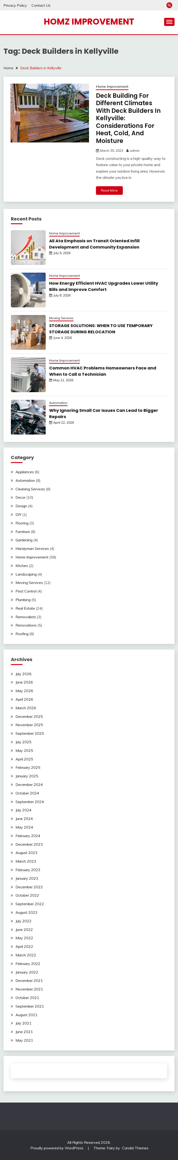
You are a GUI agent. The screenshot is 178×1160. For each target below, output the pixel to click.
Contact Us (41, 5)
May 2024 (24, 827)
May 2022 (24, 938)
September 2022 (30, 904)
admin (135, 150)
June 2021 (24, 1031)
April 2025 (24, 759)
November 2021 (29, 989)
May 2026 (24, 690)
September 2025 (30, 733)
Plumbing (23, 599)
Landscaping (26, 574)
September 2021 (30, 1006)
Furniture (23, 531)
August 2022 (27, 912)
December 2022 (29, 887)
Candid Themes (135, 1148)
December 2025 (29, 716)
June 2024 (24, 818)
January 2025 (27, 776)
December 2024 (29, 784)
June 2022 (24, 929)
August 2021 (27, 1014)
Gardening (24, 540)
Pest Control (26, 591)
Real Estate (25, 608)
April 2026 (24, 699)
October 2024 (27, 793)
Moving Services (61, 318)
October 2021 (27, 997)
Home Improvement (112, 86)
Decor (20, 497)
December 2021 (29, 980)
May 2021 (24, 1040)
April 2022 (24, 946)
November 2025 (29, 724)
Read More (109, 190)
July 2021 (24, 1023)
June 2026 (24, 682)
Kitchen (22, 565)
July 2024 (24, 810)
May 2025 (24, 750)
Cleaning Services (30, 489)
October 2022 (27, 895)
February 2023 (28, 869)
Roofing (22, 633)
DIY (18, 514)
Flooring (22, 523)
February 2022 (28, 963)
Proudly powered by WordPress (57, 1148)
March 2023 (26, 861)
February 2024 (28, 835)
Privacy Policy (15, 5)
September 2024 (30, 801)
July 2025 (24, 742)
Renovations (26, 625)
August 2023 (27, 852)
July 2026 (24, 673)
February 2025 (28, 767)
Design (21, 506)
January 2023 (27, 878)
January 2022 (27, 972)
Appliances (25, 472)
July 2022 (24, 921)
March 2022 (26, 955)
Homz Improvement (89, 22)
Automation (58, 403)
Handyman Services (32, 548)
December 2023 (29, 844)
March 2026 (26, 708)
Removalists (26, 617)
